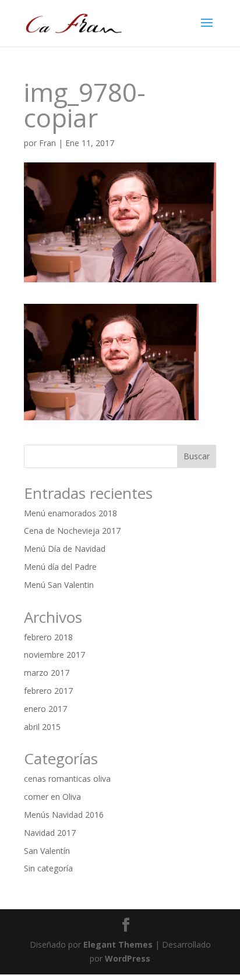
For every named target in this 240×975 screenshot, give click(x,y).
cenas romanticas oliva (67, 778)
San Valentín (47, 850)
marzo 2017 (46, 672)
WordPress (127, 958)
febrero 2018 (48, 637)
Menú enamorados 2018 (70, 513)
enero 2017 (45, 708)
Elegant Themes (118, 944)
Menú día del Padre (60, 566)
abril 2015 (42, 726)
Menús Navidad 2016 (64, 814)
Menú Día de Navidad (64, 548)
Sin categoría (48, 868)
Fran (47, 142)
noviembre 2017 (54, 654)
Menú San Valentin (59, 584)
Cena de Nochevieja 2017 (72, 530)
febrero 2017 (48, 690)
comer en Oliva (52, 796)
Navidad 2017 (50, 832)
